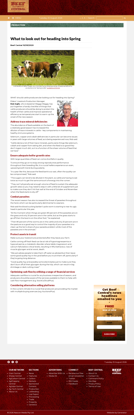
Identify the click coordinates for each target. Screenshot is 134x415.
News (31, 373)
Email (109, 322)
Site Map (92, 381)
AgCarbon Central (17, 378)
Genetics (33, 405)
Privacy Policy (94, 384)
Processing (34, 397)
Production (34, 389)
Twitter (72, 378)
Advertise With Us (57, 373)
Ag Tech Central (16, 389)
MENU (18, 18)
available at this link (53, 88)
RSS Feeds (73, 381)
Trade (31, 399)
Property (33, 402)
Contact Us (93, 376)
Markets (32, 381)
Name (109, 314)
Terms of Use (94, 386)
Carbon (32, 378)
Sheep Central (15, 376)
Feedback (73, 384)
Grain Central (15, 373)
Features (33, 376)
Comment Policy (96, 378)
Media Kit (53, 376)
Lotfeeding (34, 392)
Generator (122, 413)
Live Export (34, 394)
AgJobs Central (16, 386)
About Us (13, 392)
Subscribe (109, 334)
